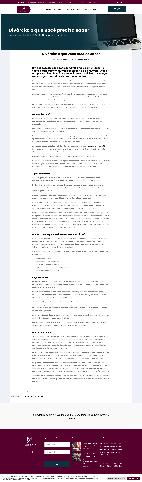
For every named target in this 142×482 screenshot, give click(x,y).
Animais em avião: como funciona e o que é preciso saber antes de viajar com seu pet (90, 459)
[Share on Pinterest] (38, 396)
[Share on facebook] (22, 396)
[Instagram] (121, 2)
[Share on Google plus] (35, 396)
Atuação (68, 9)
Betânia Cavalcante (82, 60)
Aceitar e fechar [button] (133, 478)
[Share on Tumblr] (31, 396)
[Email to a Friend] (42, 396)
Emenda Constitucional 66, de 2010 (92, 146)
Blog (78, 9)
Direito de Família (23, 392)
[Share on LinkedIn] (28, 396)
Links (85, 9)
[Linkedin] (124, 2)
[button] (117, 9)
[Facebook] (117, 2)
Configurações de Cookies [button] (116, 478)
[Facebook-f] (26, 452)
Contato (92, 9)
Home (48, 9)
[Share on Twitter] (25, 396)
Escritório (57, 9)
